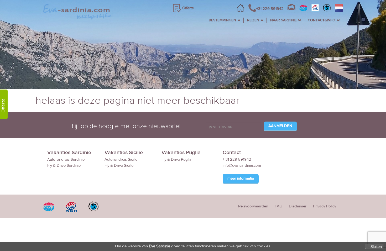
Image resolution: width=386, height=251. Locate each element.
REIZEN (253, 20)
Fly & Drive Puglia (176, 159)
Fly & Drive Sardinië (64, 165)
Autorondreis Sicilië (121, 159)
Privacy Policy (324, 206)
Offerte (188, 8)
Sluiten (376, 246)
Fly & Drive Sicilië (119, 165)
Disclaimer (297, 206)
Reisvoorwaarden (253, 206)
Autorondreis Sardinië (66, 159)
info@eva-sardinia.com (242, 165)
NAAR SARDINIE (283, 20)
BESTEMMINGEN (222, 20)
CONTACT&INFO (321, 20)
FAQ (278, 206)
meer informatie (240, 178)
